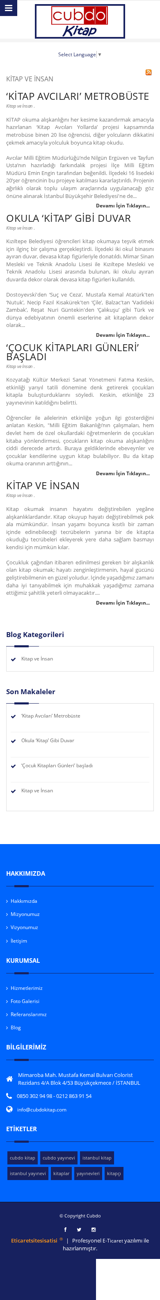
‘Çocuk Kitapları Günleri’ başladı (72, 352)
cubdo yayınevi (59, 1158)
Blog (16, 1027)
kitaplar (61, 1173)
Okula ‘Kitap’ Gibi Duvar (68, 218)
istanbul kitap (97, 1158)
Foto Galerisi (25, 1001)
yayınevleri (88, 1173)
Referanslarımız (29, 1014)
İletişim (19, 940)
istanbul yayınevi (28, 1173)
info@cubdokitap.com (41, 1109)
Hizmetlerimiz (27, 988)
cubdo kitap (22, 1158)
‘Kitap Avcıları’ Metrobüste (77, 96)
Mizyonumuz (25, 914)
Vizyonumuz (24, 927)
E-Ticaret (113, 1240)
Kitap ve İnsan (19, 106)
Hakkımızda (24, 900)
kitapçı (114, 1173)
